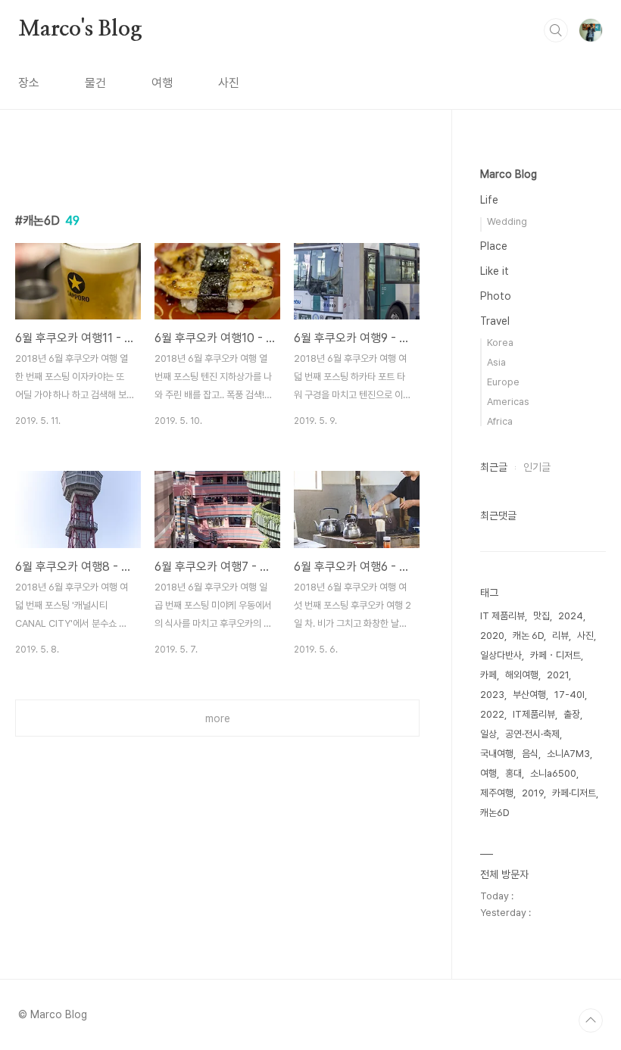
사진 (228, 83)
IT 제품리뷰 (502, 616)
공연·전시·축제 (532, 734)
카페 (488, 675)
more (217, 718)
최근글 (493, 467)
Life (489, 200)
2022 (492, 714)
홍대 (513, 773)
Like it (494, 271)
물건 (95, 83)
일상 (488, 734)
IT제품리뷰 (534, 714)
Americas (508, 401)
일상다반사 (501, 655)
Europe (503, 382)
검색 (556, 30)
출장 (571, 714)
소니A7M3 (568, 753)
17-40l (569, 694)
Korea (500, 342)
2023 (492, 694)
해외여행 (521, 675)
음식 (530, 753)
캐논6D (495, 812)
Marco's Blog (80, 29)
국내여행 (496, 753)
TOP (591, 1020)
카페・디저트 (555, 655)
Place (493, 246)
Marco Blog (508, 174)
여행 (162, 83)
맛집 (541, 616)
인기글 (537, 467)
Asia (496, 362)
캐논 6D (528, 635)
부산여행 (529, 694)
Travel (495, 321)
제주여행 (496, 793)
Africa (500, 421)
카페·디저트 (574, 793)
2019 (533, 793)
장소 (28, 83)
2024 (570, 616)
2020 (492, 635)
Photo (495, 296)
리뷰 (560, 635)
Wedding (507, 221)
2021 (558, 675)
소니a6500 (553, 773)
